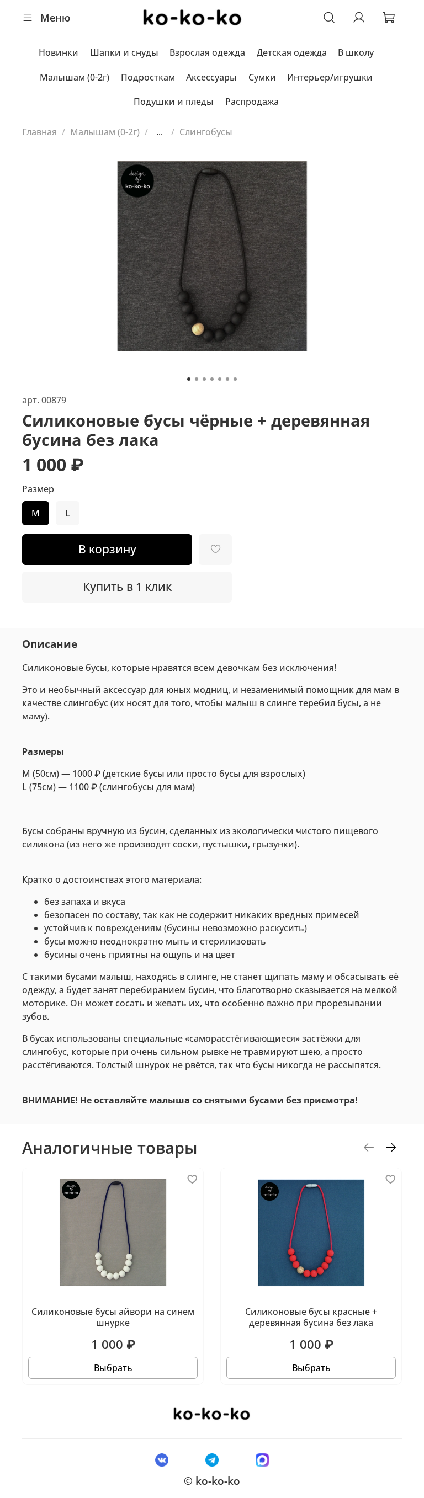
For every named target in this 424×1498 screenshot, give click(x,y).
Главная (39, 132)
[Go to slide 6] (227, 379)
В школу (356, 52)
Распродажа (252, 101)
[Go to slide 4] (212, 379)
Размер (38, 489)
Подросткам (148, 77)
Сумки (262, 77)
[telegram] (212, 1459)
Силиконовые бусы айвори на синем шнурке (112, 1317)
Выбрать (113, 1368)
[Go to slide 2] (196, 379)
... (159, 132)
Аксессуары (211, 77)
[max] (262, 1459)
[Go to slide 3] (204, 379)
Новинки (58, 52)
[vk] (161, 1459)
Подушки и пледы (174, 101)
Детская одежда (292, 52)
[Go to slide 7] (235, 379)
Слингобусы (205, 132)
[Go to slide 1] (188, 379)
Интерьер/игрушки (330, 77)
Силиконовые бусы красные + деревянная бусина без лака (311, 1317)
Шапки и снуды (124, 52)
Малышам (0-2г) (74, 77)
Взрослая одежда (207, 52)
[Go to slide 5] (219, 379)
